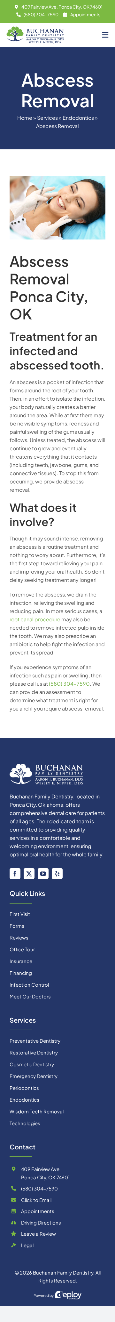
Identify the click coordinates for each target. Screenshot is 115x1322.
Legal (27, 1245)
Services (47, 117)
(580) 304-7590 (41, 14)
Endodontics (78, 117)
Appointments (85, 14)
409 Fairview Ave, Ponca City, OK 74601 (62, 7)
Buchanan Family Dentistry (63, 1272)
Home (24, 117)
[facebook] (15, 873)
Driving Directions (41, 1222)
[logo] (46, 766)
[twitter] (29, 873)
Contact (22, 1147)
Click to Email (36, 1200)
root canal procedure (35, 619)
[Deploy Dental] (68, 1295)
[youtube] (43, 873)
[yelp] (57, 873)
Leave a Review (38, 1234)
